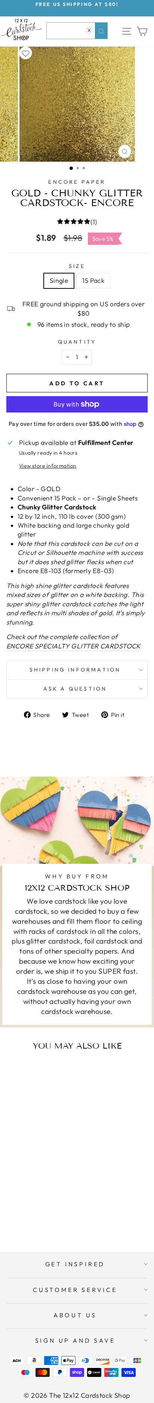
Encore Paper (76, 181)
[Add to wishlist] (25, 53)
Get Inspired (75, 1264)
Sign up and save (75, 1340)
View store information (48, 465)
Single (59, 281)
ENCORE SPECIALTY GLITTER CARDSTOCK (73, 646)
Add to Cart (48, 1216)
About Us (75, 1315)
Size (77, 266)
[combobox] (77, 30)
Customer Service (75, 1289)
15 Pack (93, 281)
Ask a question (75, 688)
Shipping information (75, 669)
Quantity (77, 341)
